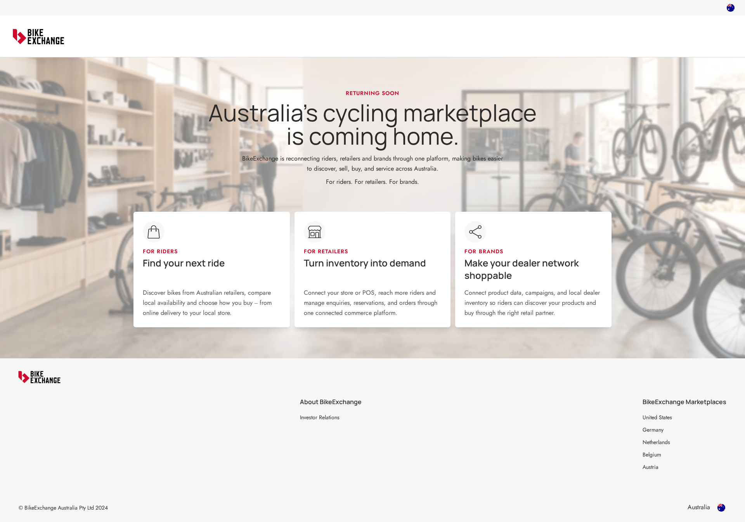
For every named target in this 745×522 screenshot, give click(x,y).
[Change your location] (731, 8)
